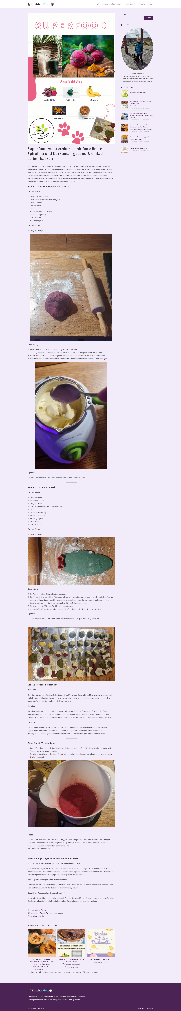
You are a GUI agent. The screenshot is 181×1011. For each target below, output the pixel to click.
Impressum (141, 1008)
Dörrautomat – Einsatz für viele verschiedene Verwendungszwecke (71, 961)
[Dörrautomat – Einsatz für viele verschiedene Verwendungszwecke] (124, 104)
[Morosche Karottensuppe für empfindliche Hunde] (124, 139)
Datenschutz (149, 1008)
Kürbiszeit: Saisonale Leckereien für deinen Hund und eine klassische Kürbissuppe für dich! (41, 963)
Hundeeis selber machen (138, 93)
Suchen (124, 14)
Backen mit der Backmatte (101, 959)
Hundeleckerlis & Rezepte (51, 972)
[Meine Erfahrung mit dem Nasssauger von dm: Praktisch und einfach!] (124, 116)
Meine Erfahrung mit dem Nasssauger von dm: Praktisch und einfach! (141, 115)
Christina (33, 972)
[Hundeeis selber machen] (124, 93)
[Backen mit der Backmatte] (124, 149)
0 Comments (145, 95)
